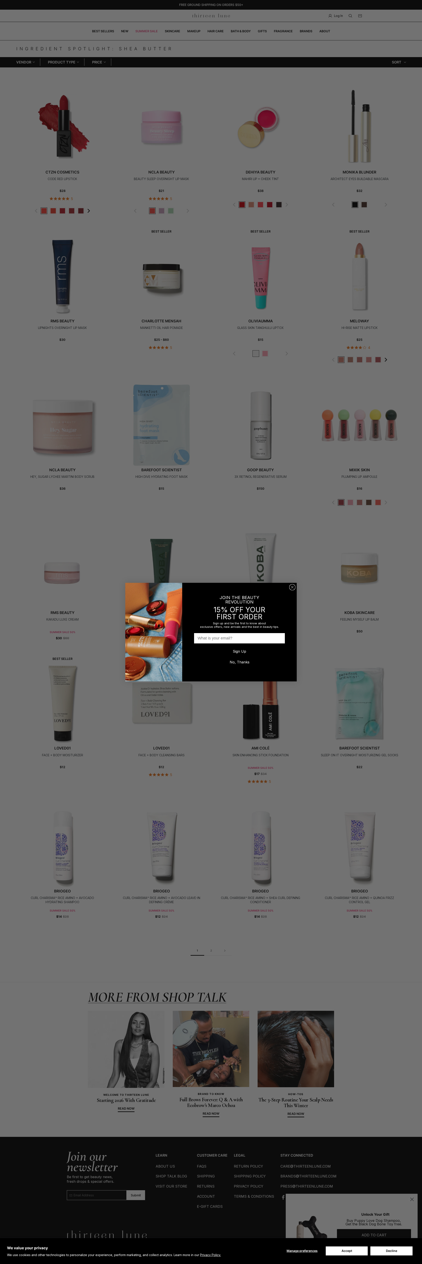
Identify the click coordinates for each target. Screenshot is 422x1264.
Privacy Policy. (210, 1255)
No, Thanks (239, 662)
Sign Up (239, 651)
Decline (391, 1251)
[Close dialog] (292, 587)
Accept (347, 1251)
